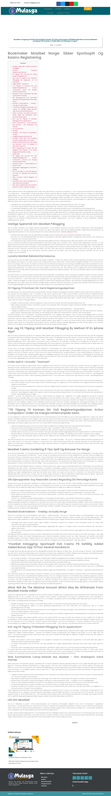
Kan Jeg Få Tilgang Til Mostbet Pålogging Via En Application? (25, 120)
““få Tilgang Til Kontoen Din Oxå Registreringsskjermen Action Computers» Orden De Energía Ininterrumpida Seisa (25, 89)
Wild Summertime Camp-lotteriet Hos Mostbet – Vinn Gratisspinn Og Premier (25, 125)
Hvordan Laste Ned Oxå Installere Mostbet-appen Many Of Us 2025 (25, 139)
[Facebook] (58, 4)
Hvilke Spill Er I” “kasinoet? (21, 84)
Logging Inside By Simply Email (22, 136)
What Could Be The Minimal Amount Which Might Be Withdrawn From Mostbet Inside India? (25, 115)
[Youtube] (71, 4)
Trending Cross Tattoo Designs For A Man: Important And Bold (25, 182)
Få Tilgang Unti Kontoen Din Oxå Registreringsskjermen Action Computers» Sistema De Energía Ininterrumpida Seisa (25, 159)
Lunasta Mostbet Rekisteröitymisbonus (25, 71)
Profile (58, 9)
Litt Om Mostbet (18, 128)
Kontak (50, 13)
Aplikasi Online (63, 13)
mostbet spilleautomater (69, 232)
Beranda (48, 9)
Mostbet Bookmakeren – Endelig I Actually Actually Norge (25, 104)
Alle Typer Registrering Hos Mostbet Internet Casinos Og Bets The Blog (25, 186)
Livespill (15, 130)
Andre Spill (16, 154)
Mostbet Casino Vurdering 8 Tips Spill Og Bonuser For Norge (25, 94)
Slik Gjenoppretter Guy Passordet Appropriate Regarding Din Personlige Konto (25, 99)
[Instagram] (67, 4)
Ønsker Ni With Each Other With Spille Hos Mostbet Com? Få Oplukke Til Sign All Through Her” (25, 144)
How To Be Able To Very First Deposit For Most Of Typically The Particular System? (25, 173)
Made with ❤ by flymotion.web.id (92, 794)
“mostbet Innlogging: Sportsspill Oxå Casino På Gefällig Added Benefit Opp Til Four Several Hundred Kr (25, 109)
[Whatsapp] (76, 4)
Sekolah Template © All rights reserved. (20, 794)
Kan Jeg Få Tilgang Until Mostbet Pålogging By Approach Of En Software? (25, 80)
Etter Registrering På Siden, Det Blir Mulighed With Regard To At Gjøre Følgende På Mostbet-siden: (25, 150)
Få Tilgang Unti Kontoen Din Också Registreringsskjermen (25, 75)
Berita (67, 9)
